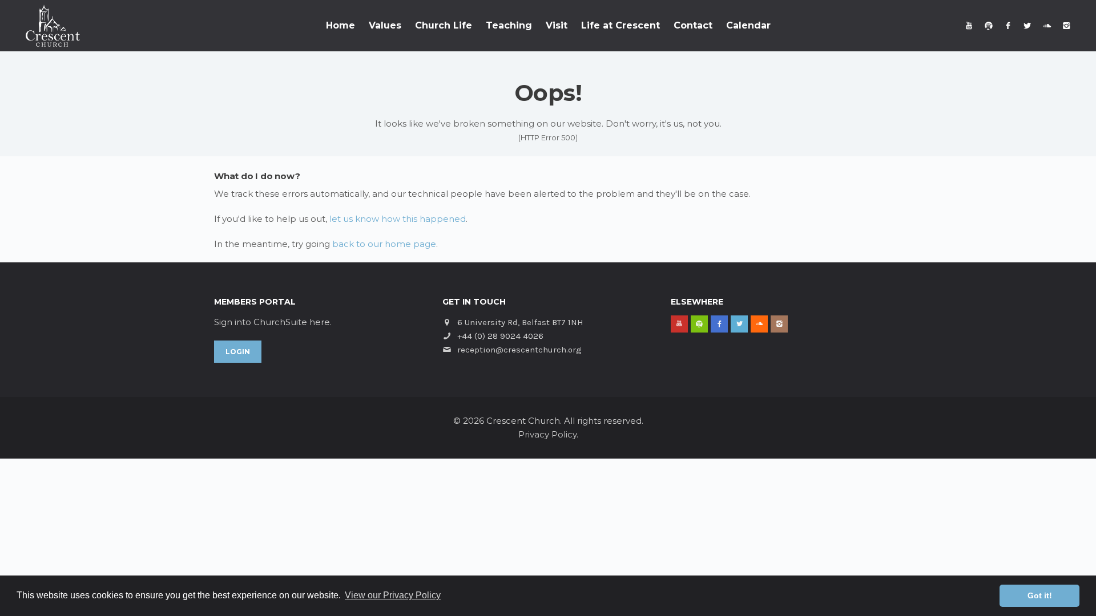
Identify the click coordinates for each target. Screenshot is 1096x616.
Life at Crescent (620, 25)
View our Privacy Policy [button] (393, 595)
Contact (693, 25)
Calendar (748, 25)
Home (340, 25)
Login (237, 351)
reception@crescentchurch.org (519, 350)
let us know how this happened (397, 218)
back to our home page (384, 243)
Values (385, 25)
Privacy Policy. (548, 434)
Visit (556, 25)
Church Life (443, 25)
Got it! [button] (1040, 595)
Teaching (509, 25)
